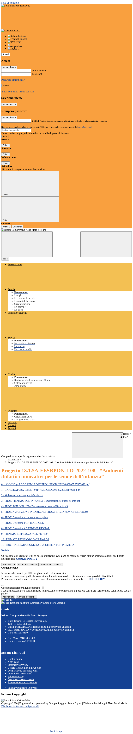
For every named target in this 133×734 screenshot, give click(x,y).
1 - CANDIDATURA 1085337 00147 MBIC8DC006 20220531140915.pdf (40, 489)
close (5, 259)
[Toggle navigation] (27, 244)
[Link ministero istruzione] (15, 5)
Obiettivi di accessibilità (20, 673)
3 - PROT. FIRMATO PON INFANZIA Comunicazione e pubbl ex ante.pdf (40, 500)
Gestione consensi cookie (21, 679)
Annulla (6, 227)
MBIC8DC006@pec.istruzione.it (44, 629)
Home (126, 433)
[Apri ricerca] (106, 244)
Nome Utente (39, 70)
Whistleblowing (16, 676)
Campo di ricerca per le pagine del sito (21, 456)
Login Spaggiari (84, 127)
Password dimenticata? (13, 79)
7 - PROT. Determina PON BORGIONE (22, 522)
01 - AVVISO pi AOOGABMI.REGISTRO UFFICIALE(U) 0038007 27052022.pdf (45, 484)
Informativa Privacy (18, 664)
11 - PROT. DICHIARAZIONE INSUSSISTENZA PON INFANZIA (37, 544)
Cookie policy (15, 659)
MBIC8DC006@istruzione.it (43, 626)
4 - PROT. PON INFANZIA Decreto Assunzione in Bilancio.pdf (34, 506)
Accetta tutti (51, 564)
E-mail (35, 120)
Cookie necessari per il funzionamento (21, 587)
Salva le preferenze (26, 597)
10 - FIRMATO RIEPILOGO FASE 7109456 (25, 539)
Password (37, 74)
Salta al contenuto (10, 2)
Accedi (6, 54)
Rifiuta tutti (27, 564)
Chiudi (5, 145)
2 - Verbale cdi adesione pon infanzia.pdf (22, 495)
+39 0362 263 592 (21, 623)
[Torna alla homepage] (66, 229)
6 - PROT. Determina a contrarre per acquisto (24, 517)
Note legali (13, 662)
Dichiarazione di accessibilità (22, 670)
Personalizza (9, 564)
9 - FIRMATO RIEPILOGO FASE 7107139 (24, 533)
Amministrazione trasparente (22, 682)
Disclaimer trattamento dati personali (20, 706)
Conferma (17, 227)
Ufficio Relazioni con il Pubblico (25, 667)
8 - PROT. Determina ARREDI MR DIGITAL (25, 528)
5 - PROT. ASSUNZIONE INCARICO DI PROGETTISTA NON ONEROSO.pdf (44, 511)
